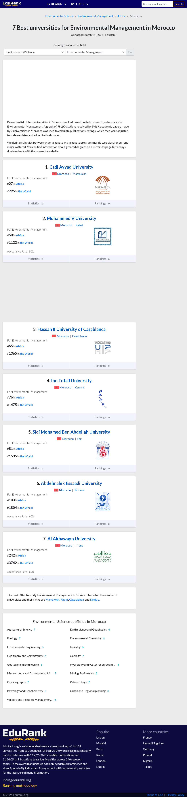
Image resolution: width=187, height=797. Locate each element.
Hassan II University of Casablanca (69, 329)
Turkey (147, 766)
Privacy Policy (175, 794)
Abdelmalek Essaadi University (69, 483)
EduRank (110, 34)
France (147, 737)
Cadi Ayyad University (69, 167)
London (101, 760)
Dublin (100, 766)
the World (24, 191)
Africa (121, 16)
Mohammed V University (69, 218)
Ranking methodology (20, 785)
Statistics (34, 203)
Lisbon (100, 737)
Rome (100, 755)
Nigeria (147, 760)
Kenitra (94, 599)
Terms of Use (154, 794)
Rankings (101, 203)
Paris (99, 749)
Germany (148, 749)
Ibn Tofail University (69, 380)
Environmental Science (59, 16)
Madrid (101, 743)
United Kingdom (153, 743)
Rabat (64, 599)
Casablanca (76, 599)
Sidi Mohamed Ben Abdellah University (69, 431)
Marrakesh (52, 599)
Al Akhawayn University (69, 538)
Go (130, 52)
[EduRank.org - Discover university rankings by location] (12, 3)
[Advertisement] (34, 91)
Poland (147, 755)
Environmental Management (95, 16)
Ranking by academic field (69, 45)
